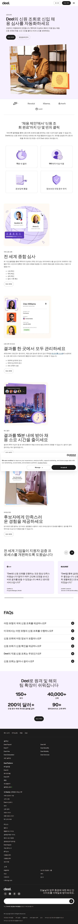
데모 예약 (66, 3)
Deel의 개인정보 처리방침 (13, 906)
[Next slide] (72, 552)
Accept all (64, 467)
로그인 (57, 3)
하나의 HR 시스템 (57, 353)
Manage (37, 467)
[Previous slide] (66, 552)
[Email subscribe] (71, 901)
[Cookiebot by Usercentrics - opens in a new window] (67, 455)
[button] (39, 623)
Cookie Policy (42, 463)
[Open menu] (74, 3)
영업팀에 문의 (23, 37)
